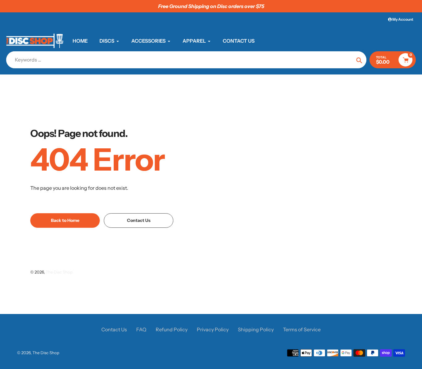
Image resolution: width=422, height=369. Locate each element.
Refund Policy (172, 329)
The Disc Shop (59, 271)
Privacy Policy (213, 329)
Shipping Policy (256, 329)
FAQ (141, 329)
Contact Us (114, 329)
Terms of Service (302, 329)
